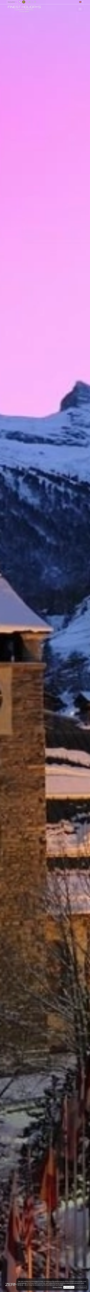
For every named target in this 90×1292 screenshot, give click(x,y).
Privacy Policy (57, 1287)
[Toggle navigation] (80, 9)
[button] (81, 2)
